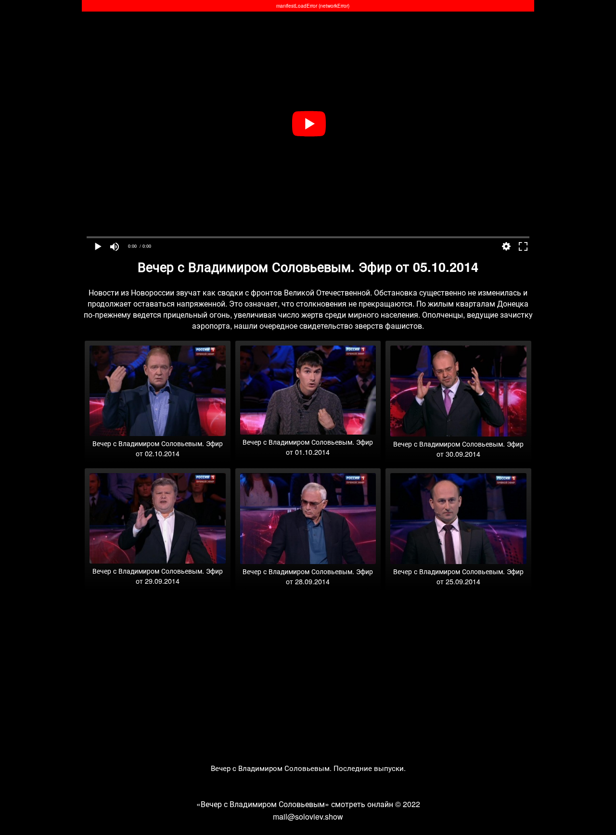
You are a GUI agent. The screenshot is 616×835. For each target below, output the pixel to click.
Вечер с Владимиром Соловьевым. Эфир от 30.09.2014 (458, 448)
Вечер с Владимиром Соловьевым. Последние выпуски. (308, 768)
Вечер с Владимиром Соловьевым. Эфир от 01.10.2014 (308, 447)
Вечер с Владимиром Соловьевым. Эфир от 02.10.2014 (157, 448)
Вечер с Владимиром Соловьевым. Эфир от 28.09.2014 (308, 576)
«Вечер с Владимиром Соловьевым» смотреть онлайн (294, 803)
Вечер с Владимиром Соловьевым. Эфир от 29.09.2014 (157, 575)
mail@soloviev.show (308, 816)
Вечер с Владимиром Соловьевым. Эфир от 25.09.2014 (458, 576)
